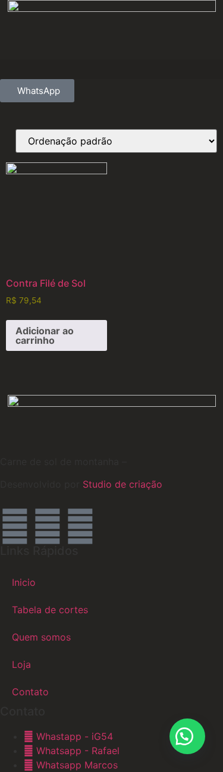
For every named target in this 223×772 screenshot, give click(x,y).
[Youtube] (80, 526)
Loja (21, 664)
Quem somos (41, 637)
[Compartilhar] (158, 13)
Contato (30, 692)
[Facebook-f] (47, 526)
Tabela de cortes (50, 610)
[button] (111, 69)
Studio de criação (121, 484)
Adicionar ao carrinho (44, 335)
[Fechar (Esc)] (184, 13)
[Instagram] (15, 526)
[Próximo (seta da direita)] (202, 386)
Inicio (24, 582)
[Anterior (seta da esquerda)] (21, 386)
